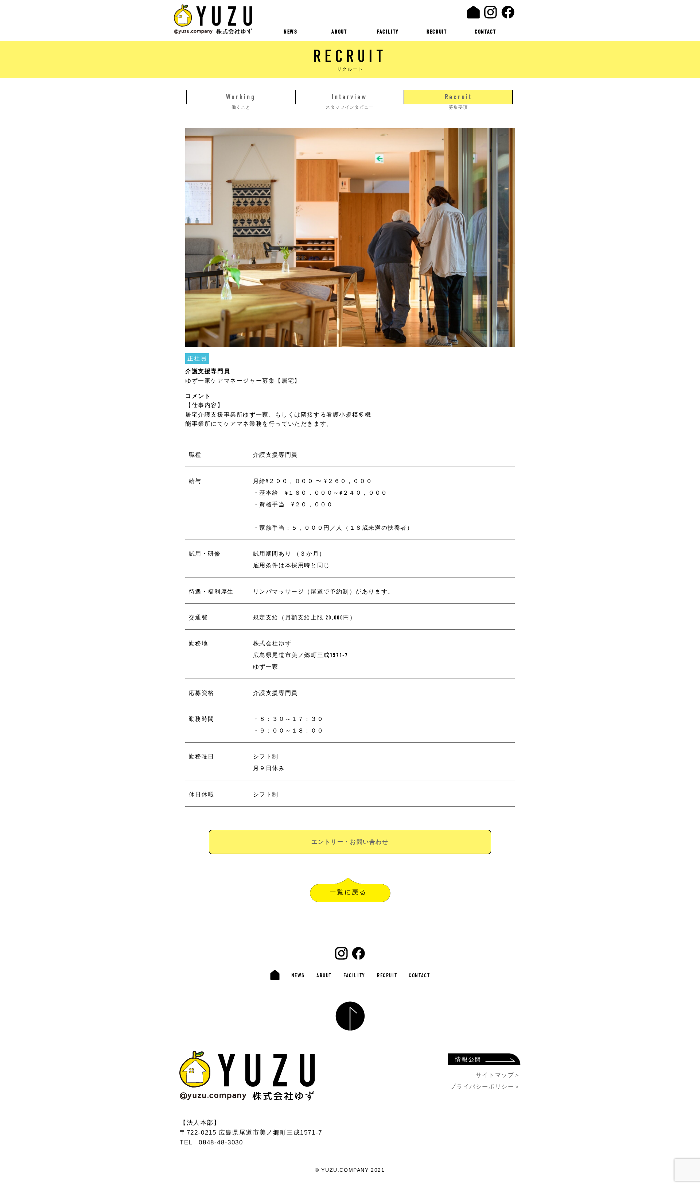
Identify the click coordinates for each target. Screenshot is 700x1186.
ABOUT (339, 31)
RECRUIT (437, 31)
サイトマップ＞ (498, 1075)
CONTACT (485, 31)
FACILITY (388, 31)
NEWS (290, 31)
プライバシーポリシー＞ (485, 1086)
